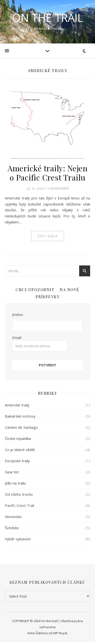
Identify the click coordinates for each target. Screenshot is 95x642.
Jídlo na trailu (15, 483)
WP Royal (60, 633)
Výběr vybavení (17, 538)
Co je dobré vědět (20, 449)
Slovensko (13, 516)
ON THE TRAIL (47, 17)
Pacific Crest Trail (19, 505)
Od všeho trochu (19, 494)
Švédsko (12, 527)
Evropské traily (17, 460)
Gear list (12, 471)
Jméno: (17, 314)
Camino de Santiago (21, 427)
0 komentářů (58, 188)
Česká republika (18, 438)
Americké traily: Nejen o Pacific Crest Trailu (47, 172)
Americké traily (17, 405)
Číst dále (48, 236)
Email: (17, 337)
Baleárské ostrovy (20, 416)
